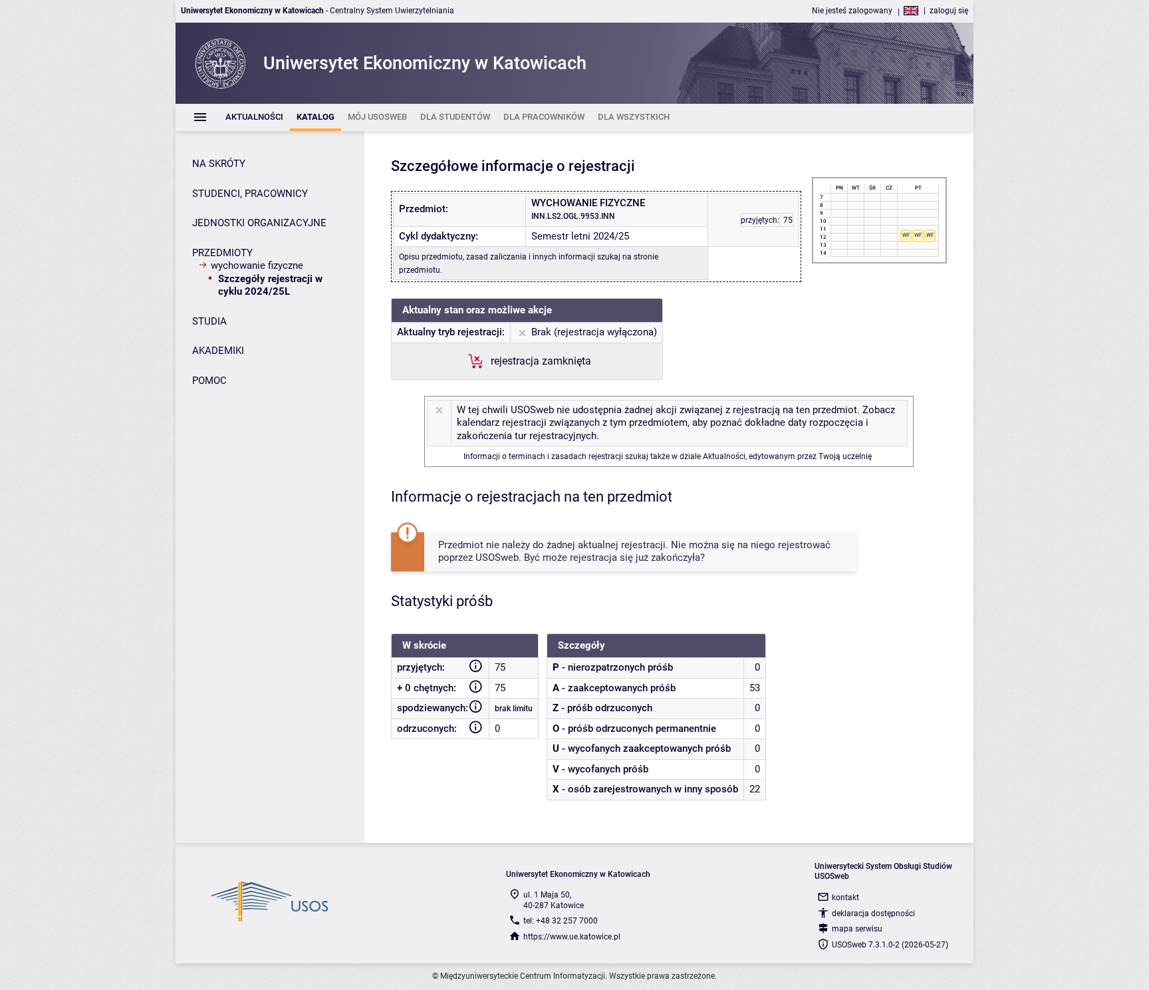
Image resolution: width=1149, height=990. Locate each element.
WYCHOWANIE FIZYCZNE (257, 265)
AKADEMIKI (218, 351)
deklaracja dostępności (873, 913)
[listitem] (254, 117)
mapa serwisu (857, 928)
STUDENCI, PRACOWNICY (250, 194)
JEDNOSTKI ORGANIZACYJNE (259, 223)
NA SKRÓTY (218, 164)
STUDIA (209, 321)
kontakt (845, 897)
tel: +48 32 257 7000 (560, 920)
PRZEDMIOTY (222, 253)
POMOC (209, 381)
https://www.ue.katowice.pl (571, 936)
